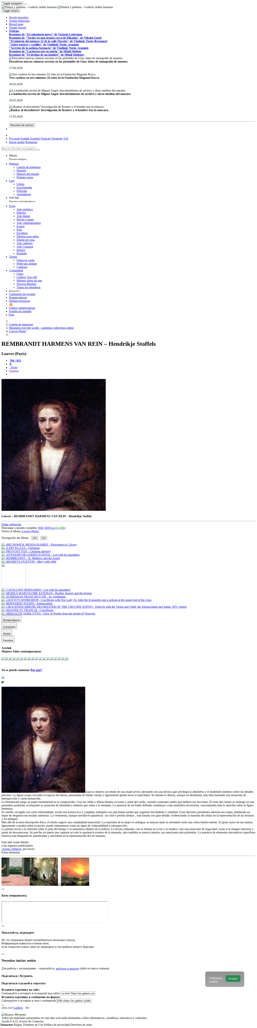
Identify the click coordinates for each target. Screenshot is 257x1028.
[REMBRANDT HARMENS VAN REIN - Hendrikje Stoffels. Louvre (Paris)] (54, 509)
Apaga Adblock (11, 849)
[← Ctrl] (29, 561)
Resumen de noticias (22, 125)
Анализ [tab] (14, 370)
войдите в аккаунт (67, 968)
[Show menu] (25, 4)
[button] (19, 17)
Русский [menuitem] (14, 138)
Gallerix (18, 1007)
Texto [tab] (13, 367)
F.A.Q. (14, 1021)
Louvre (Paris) (30, 531)
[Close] (38, 149)
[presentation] (132, 374)
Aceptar (233, 978)
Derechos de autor (81, 1024)
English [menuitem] (25, 138)
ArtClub (22, 199)
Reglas (18, 1024)
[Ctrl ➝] (36, 589)
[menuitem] (65, 138)
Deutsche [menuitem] (56, 138)
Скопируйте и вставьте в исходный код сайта (31, 993)
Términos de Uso (33, 1024)
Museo (18, 157)
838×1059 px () (51, 527)
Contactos (38, 1021)
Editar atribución (11, 524)
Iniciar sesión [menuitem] (17, 142)
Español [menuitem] (35, 138)
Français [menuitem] (46, 138)
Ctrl (34, 538)
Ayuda (6, 1021)
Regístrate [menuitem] (31, 142)
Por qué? (36, 670)
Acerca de (25, 1021)
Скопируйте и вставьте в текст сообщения (29, 1000)
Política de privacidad (57, 1024)
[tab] (15, 360)
